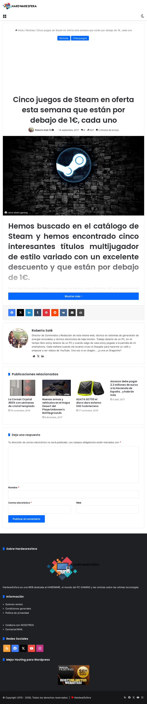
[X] (20, 312)
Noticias (30, 30)
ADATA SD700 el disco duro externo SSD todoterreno (88, 403)
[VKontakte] (63, 312)
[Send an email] (53, 130)
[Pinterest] (46, 312)
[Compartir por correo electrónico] (72, 312)
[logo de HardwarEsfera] (20, 6)
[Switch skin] (142, 15)
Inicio (20, 30)
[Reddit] (54, 312)
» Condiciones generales (17, 608)
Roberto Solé (41, 130)
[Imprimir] (80, 312)
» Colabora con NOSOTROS (18, 625)
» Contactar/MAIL (13, 629)
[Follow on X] (50, 130)
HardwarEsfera (82, 697)
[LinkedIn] (29, 312)
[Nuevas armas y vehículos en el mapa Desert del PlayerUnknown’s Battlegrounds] (56, 388)
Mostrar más (73, 296)
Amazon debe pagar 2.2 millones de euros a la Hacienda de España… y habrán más (124, 388)
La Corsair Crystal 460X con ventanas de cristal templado (21, 403)
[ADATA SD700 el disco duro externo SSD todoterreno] (90, 388)
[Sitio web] (34, 356)
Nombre (13, 487)
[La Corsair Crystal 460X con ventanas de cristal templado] (22, 388)
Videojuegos (80, 38)
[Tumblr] (37, 312)
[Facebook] (11, 312)
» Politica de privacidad (16, 612)
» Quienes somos (13, 604)
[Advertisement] (73, 68)
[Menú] (4, 15)
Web (78, 502)
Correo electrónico (20, 502)
